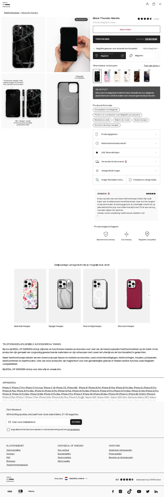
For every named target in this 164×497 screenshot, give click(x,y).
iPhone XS (88, 394)
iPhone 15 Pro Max (25, 391)
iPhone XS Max (100, 394)
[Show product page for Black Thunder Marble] (97, 76)
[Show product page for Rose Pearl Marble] (117, 76)
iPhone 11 (78, 394)
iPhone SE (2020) (137, 394)
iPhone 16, (83, 388)
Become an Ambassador (121, 457)
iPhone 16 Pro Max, (124, 388)
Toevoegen (126, 39)
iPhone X (123, 394)
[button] (137, 479)
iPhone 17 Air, (50, 388)
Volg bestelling (13, 450)
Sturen (76, 422)
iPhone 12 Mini (36, 394)
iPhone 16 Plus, (109, 388)
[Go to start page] (6, 4)
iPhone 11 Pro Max (52, 394)
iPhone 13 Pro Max (122, 391)
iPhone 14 (39, 391)
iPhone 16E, (72, 388)
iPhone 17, (7, 388)
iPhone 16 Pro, (95, 388)
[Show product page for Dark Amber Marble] (136, 76)
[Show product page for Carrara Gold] (127, 76)
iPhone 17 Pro (18, 388)
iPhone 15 (138, 388)
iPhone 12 (7, 394)
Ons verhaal (63, 450)
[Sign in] (147, 4)
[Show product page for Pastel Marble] (107, 76)
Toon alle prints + (152, 66)
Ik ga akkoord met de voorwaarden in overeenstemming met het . (45, 429)
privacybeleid (73, 429)
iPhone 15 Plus (9, 391)
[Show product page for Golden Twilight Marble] (146, 76)
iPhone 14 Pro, (51, 391)
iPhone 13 (94, 391)
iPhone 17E (61, 388)
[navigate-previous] (148, 295)
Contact (10, 454)
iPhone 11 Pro (67, 394)
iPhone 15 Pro (149, 388)
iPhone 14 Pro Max (80, 391)
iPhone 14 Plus (64, 391)
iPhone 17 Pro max (34, 388)
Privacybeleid (115, 454)
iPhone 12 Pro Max (20, 394)
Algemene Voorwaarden (120, 450)
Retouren (10, 461)
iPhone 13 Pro (106, 391)
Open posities (64, 457)
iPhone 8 (150, 394)
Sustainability (64, 454)
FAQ (8, 457)
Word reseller (64, 461)
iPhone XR (113, 394)
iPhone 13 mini (138, 391)
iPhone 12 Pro (151, 391)
